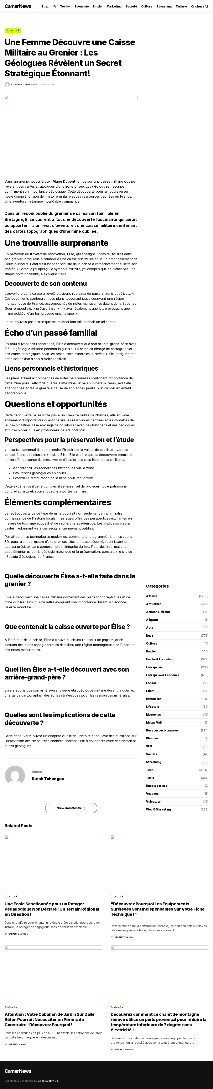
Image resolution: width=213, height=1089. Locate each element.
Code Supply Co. (48, 1080)
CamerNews (18, 6)
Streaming (153, 762)
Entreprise (154, 667)
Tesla (150, 778)
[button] (206, 6)
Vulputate (153, 801)
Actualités (154, 604)
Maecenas (153, 714)
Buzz (149, 635)
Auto (150, 627)
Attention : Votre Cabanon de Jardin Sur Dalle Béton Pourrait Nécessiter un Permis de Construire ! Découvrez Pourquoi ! (50, 1019)
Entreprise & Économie (162, 675)
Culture (151, 643)
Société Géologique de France (30, 556)
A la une (13, 30)
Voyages (152, 793)
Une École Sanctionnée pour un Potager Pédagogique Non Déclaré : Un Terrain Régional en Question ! (52, 909)
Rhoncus (152, 738)
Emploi (151, 651)
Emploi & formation (159, 659)
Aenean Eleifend (158, 612)
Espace (151, 683)
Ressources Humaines (162, 730)
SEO (149, 746)
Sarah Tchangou (48, 778)
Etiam (150, 691)
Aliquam (152, 619)
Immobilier (153, 698)
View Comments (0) (71, 808)
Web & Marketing (158, 809)
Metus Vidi (154, 722)
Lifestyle (152, 706)
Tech (150, 770)
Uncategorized (156, 785)
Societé (151, 754)
